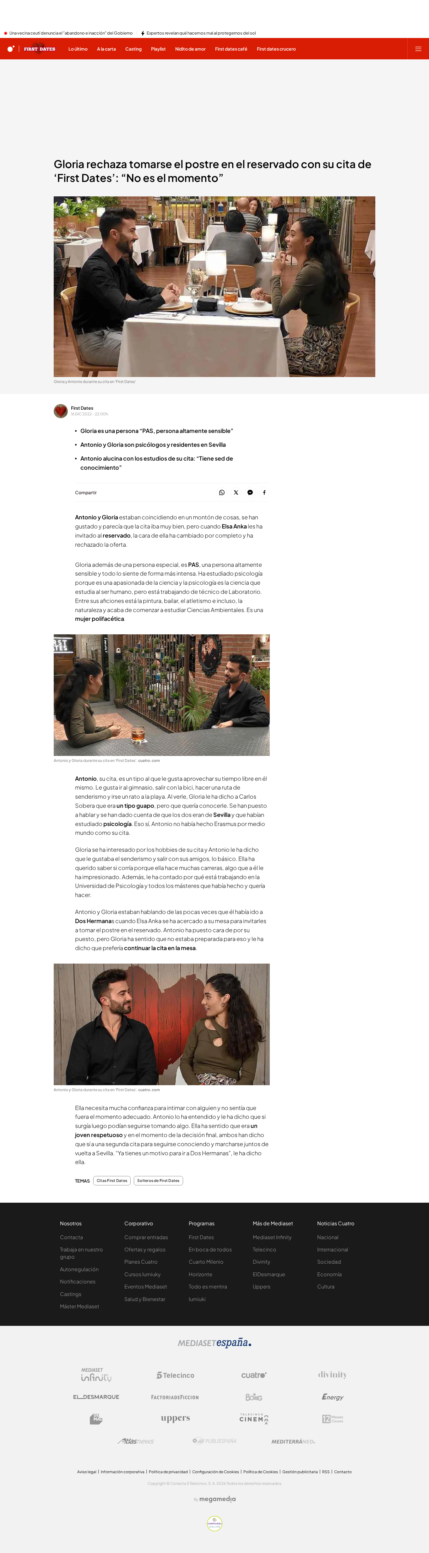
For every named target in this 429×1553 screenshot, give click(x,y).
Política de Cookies (260, 1471)
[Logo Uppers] (175, 1419)
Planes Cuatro (141, 1261)
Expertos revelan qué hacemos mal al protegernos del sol (201, 33)
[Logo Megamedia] (218, 1499)
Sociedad (329, 1261)
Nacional (328, 1237)
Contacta (71, 1237)
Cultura (325, 1286)
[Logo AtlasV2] (135, 1441)
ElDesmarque (269, 1274)
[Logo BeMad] (96, 1419)
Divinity (261, 1261)
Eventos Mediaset (145, 1286)
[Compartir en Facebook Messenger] (250, 493)
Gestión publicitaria (300, 1471)
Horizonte (200, 1274)
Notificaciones (77, 1281)
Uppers (261, 1286)
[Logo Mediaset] (214, 1346)
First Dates (82, 408)
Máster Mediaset (79, 1306)
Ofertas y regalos (145, 1249)
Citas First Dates (112, 1181)
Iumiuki (197, 1299)
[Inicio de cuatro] (11, 49)
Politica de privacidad (168, 1471)
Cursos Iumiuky (142, 1274)
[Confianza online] (214, 1529)
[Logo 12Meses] (332, 1419)
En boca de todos (210, 1249)
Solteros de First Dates (158, 1181)
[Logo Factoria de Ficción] (175, 1397)
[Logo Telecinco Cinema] (254, 1419)
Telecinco (264, 1249)
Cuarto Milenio (206, 1261)
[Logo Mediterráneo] (293, 1441)
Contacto (343, 1471)
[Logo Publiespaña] (214, 1441)
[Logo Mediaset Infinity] (96, 1375)
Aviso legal (86, 1471)
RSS (326, 1471)
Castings (70, 1294)
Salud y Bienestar (144, 1299)
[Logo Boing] (254, 1397)
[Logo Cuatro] (254, 1375)
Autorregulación (79, 1269)
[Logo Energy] (333, 1397)
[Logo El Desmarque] (96, 1397)
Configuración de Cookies (215, 1471)
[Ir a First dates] (40, 49)
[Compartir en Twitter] (236, 493)
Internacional (332, 1249)
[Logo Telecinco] (175, 1375)
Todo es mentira (208, 1286)
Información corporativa (122, 1471)
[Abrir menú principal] (418, 49)
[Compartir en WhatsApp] (221, 493)
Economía (329, 1274)
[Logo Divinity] (332, 1375)
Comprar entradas (146, 1237)
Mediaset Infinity (272, 1237)
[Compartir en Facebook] (264, 493)
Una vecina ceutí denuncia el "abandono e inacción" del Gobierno (71, 33)
